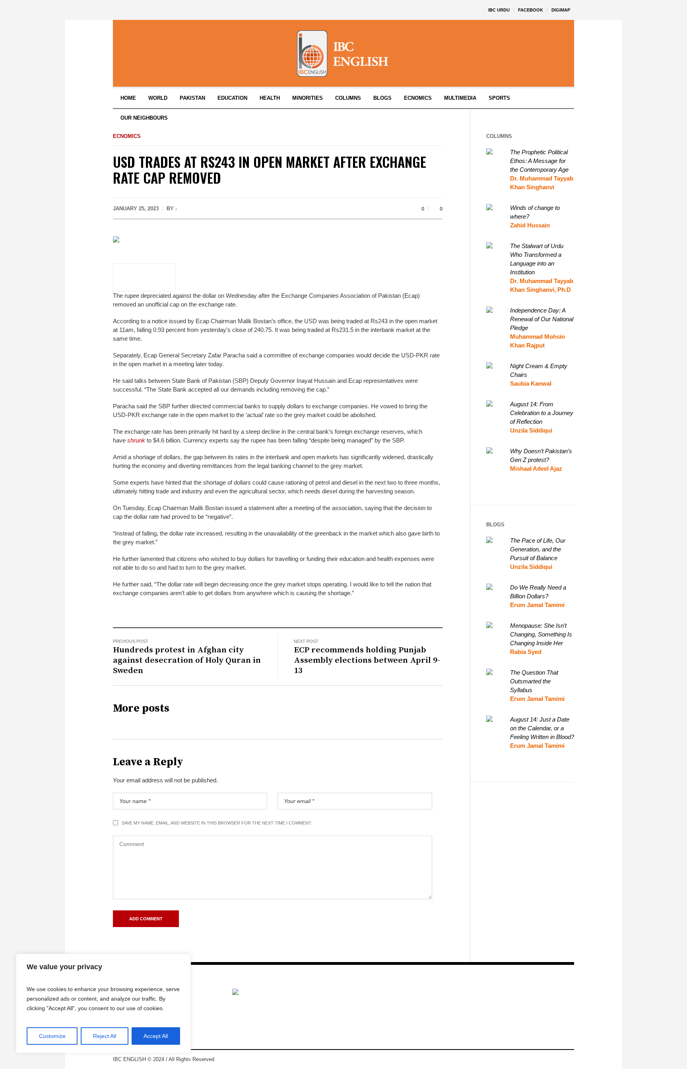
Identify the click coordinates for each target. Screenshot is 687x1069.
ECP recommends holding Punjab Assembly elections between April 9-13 (367, 660)
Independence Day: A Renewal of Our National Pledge (541, 319)
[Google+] (544, 1059)
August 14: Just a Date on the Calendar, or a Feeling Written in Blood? (542, 728)
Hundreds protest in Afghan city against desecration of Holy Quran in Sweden (187, 660)
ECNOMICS (127, 136)
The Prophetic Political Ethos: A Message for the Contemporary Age (539, 161)
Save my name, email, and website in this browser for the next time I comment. (217, 823)
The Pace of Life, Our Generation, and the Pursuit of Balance (537, 549)
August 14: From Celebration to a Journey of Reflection (541, 413)
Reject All (104, 1036)
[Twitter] (567, 1059)
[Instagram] (556, 1059)
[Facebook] (532, 1059)
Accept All (156, 1036)
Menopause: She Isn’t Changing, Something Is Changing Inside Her (541, 634)
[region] (103, 1003)
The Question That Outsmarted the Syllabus (534, 681)
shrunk (136, 440)
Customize (52, 1036)
